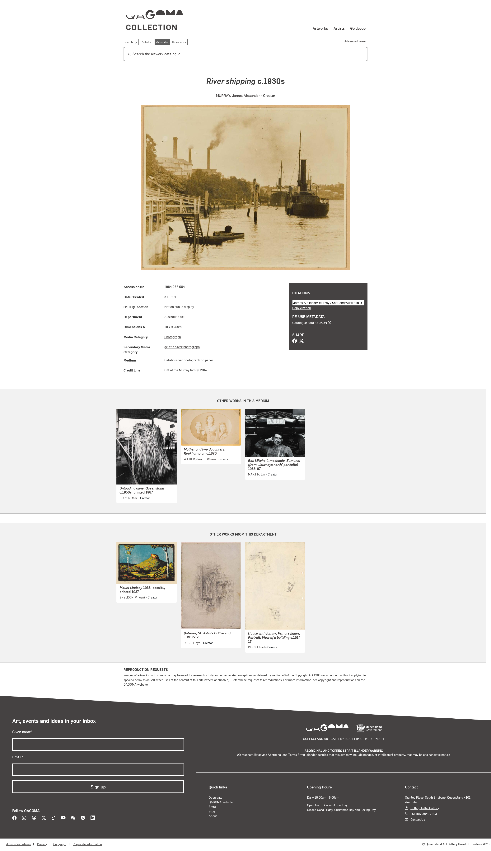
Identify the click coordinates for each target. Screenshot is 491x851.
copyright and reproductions (337, 680)
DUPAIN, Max (128, 498)
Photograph (172, 337)
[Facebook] (294, 341)
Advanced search (355, 41)
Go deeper (358, 28)
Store (212, 807)
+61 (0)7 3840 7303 (423, 814)
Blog (212, 811)
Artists (339, 28)
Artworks (320, 28)
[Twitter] (301, 341)
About (213, 816)
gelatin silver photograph (182, 347)
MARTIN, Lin (256, 474)
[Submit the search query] (126, 54)
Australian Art (174, 316)
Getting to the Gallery (424, 808)
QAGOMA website (221, 802)
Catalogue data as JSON (309, 322)
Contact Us (417, 819)
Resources (179, 42)
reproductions (272, 680)
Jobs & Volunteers (18, 844)
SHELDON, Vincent (132, 597)
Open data (215, 797)
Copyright (59, 844)
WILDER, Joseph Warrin (200, 459)
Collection (152, 27)
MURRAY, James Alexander (238, 95)
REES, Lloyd (192, 643)
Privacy (42, 844)
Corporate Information (87, 844)
